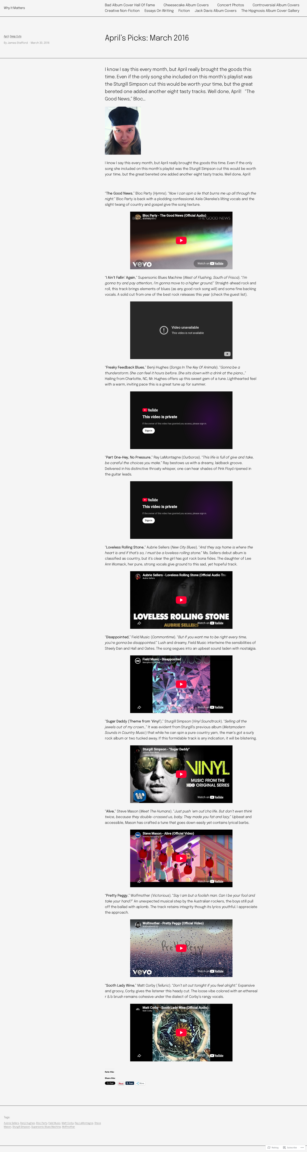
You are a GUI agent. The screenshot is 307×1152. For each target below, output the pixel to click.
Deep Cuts (15, 36)
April (6, 36)
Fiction (184, 11)
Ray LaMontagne (84, 1123)
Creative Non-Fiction (122, 11)
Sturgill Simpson (21, 1127)
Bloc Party (41, 1123)
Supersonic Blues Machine (46, 1127)
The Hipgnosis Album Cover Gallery (270, 11)
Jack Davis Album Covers (215, 11)
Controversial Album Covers (276, 5)
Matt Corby (68, 1123)
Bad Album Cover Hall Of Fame (130, 5)
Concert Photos (230, 5)
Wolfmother (68, 1127)
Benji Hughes (27, 1123)
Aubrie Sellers (11, 1123)
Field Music (54, 1123)
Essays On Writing (159, 11)
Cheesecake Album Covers (186, 5)
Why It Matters (14, 8)
